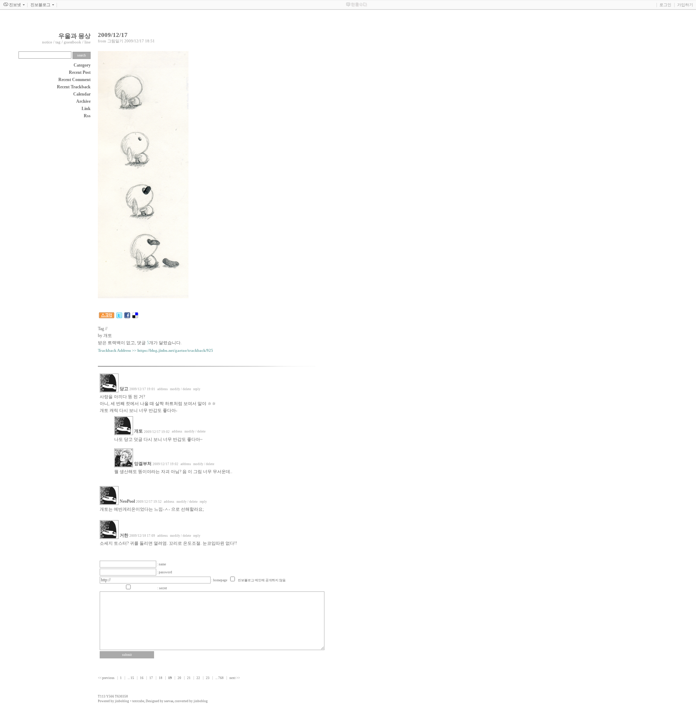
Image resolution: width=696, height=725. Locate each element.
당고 (124, 388)
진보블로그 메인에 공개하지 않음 (262, 580)
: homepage (219, 580)
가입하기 (685, 5)
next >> (234, 678)
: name (161, 564)
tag (58, 42)
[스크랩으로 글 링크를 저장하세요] (106, 316)
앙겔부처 (143, 463)
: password (164, 572)
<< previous (106, 678)
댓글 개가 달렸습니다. (159, 342)
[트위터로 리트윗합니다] (119, 316)
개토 (138, 431)
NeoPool (127, 501)
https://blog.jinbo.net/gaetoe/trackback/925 (175, 351)
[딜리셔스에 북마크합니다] (135, 316)
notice (47, 42)
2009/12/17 (113, 34)
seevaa (168, 701)
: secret (162, 588)
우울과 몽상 (74, 36)
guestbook (72, 42)
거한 (124, 535)
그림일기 (115, 41)
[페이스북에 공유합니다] (127, 316)
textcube (138, 701)
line (87, 42)
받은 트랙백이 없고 (116, 342)
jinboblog (122, 701)
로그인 (665, 5)
